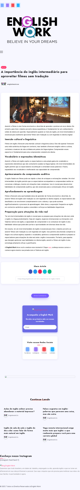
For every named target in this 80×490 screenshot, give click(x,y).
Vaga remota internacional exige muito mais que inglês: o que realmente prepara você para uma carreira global (59, 432)
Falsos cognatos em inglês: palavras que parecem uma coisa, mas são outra (59, 411)
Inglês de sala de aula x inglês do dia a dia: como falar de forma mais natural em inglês (19, 431)
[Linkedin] (18, 5)
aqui (49, 247)
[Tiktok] (23, 479)
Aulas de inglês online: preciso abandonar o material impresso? (19, 410)
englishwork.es (13, 84)
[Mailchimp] (53, 327)
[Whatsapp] (28, 479)
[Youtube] (13, 5)
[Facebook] (2, 5)
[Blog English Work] (32, 29)
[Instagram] (7, 5)
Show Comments (40, 296)
